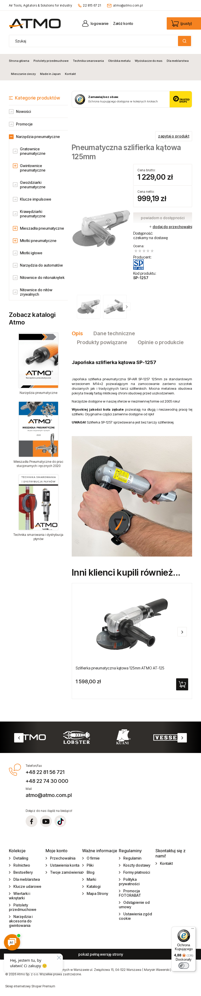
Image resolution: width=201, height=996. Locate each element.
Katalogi (93, 886)
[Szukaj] (184, 41)
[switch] (183, 965)
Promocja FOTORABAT (130, 893)
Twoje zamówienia (66, 872)
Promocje (24, 124)
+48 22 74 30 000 (47, 781)
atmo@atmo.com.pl (128, 5)
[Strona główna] (35, 23)
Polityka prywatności (129, 881)
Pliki (90, 865)
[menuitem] (20, 60)
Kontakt (166, 863)
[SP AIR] (138, 264)
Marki (91, 879)
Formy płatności (136, 872)
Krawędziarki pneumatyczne (33, 213)
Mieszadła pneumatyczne (42, 228)
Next (182, 737)
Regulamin (132, 858)
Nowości (23, 111)
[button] (127, 306)
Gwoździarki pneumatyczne (33, 184)
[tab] (80, 333)
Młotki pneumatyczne (38, 240)
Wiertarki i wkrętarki (19, 895)
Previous (19, 737)
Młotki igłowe (31, 253)
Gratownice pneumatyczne (33, 151)
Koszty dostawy (136, 865)
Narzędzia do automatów (41, 265)
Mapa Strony (97, 893)
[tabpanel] (132, 454)
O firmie (93, 858)
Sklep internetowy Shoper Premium (30, 986)
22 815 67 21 (92, 5)
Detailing (20, 858)
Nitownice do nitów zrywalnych (36, 292)
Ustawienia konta (64, 865)
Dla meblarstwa (26, 879)
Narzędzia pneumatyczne (38, 136)
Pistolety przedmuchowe (22, 907)
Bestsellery (23, 872)
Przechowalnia (62, 858)
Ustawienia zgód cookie (135, 916)
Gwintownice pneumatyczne (33, 167)
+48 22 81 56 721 (45, 772)
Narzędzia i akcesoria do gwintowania (20, 921)
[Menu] (192, 930)
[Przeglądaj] (38, 360)
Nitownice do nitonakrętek (42, 277)
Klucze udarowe (27, 886)
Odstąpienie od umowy (134, 904)
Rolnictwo (21, 865)
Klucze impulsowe (35, 199)
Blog (90, 872)
